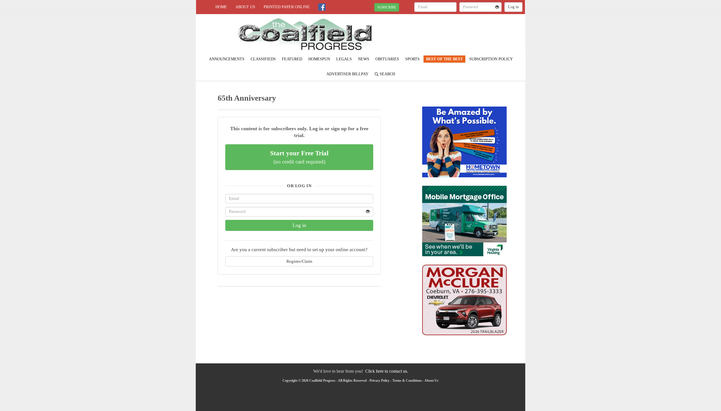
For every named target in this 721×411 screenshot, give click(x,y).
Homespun (319, 59)
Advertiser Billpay (347, 74)
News (363, 59)
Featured (292, 59)
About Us (245, 7)
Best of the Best (444, 59)
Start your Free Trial (299, 157)
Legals (344, 59)
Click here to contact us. (386, 371)
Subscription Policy (491, 59)
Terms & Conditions (407, 381)
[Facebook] (322, 7)
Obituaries (387, 59)
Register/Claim (299, 261)
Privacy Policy (380, 381)
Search (387, 74)
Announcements (226, 59)
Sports (412, 59)
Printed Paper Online (287, 7)
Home (221, 7)
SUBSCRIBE (386, 7)
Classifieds (263, 59)
